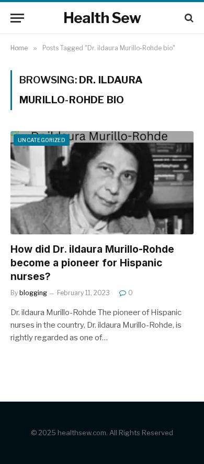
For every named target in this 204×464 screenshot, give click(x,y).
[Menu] (17, 18)
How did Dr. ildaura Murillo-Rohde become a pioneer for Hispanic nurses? (92, 263)
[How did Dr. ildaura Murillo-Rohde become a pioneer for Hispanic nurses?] (102, 182)
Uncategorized (41, 140)
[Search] (188, 18)
